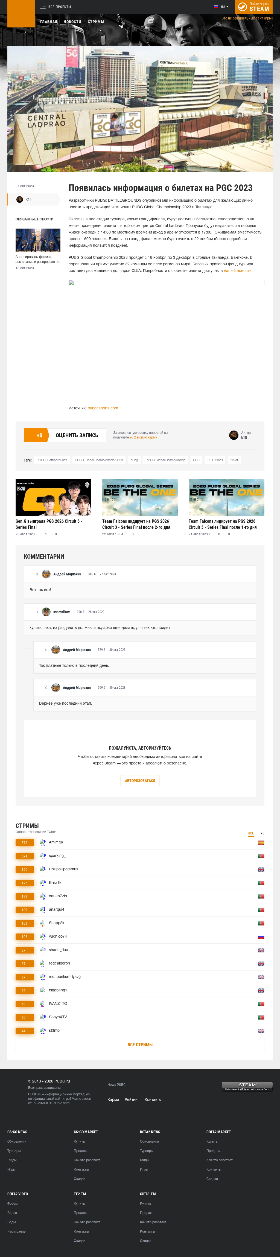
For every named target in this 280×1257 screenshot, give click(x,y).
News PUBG (116, 1085)
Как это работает (87, 1160)
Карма (113, 1100)
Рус (261, 833)
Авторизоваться (140, 780)
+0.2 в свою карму (143, 437)
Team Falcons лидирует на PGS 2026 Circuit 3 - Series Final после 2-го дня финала (136, 524)
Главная (48, 21)
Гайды (11, 1160)
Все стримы (140, 1044)
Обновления (16, 1141)
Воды (11, 1222)
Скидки (79, 1178)
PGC (196, 460)
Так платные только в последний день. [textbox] (74, 666)
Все (251, 833)
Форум (12, 1203)
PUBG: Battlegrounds (52, 460)
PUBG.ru (34, 1094)
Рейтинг (132, 1100)
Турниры (14, 1150)
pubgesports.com (103, 408)
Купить (79, 1141)
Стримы (96, 21)
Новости (72, 21)
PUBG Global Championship (165, 460)
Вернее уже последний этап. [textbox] (65, 703)
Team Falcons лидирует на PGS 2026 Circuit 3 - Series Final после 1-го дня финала (223, 524)
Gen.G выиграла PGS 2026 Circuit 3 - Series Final (49, 524)
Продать (80, 1150)
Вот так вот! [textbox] (40, 590)
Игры (11, 1169)
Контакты (153, 1100)
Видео (12, 1212)
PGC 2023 (215, 460)
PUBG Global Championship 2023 (99, 460)
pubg (134, 460)
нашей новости (238, 271)
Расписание (16, 1231)
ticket (234, 460)
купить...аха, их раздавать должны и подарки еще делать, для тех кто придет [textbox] (100, 628)
